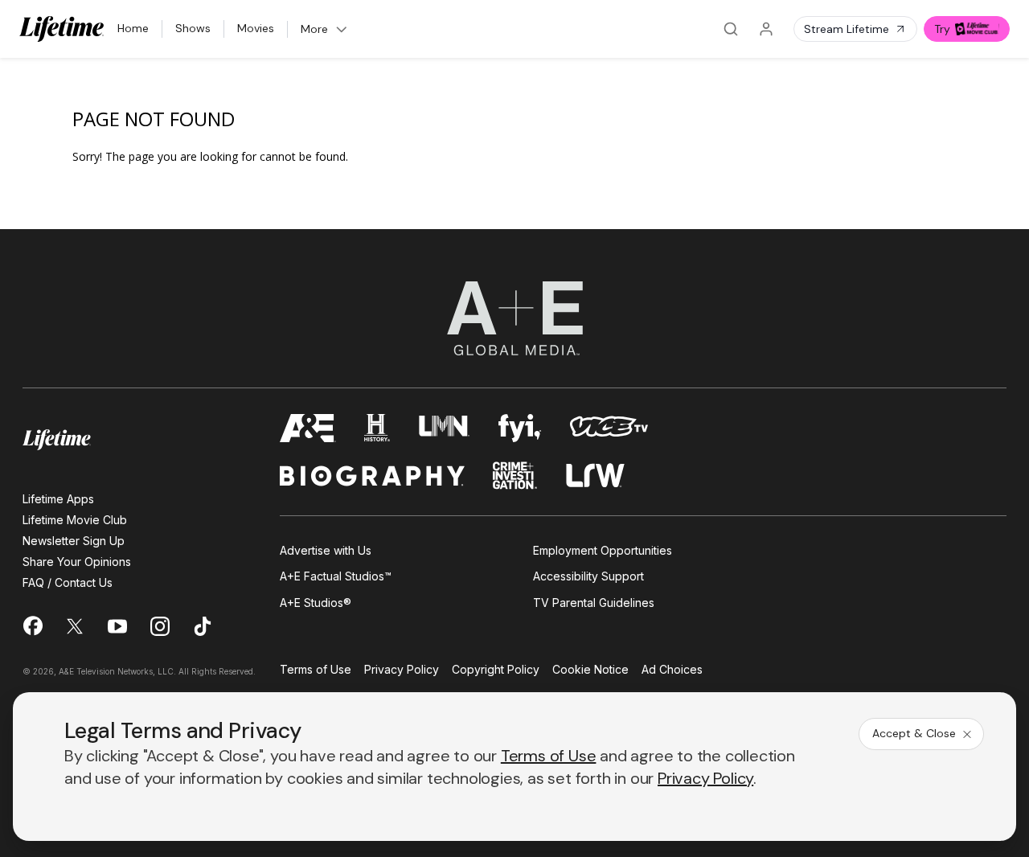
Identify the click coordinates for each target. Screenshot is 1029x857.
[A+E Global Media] (514, 318)
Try (942, 29)
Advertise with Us (325, 550)
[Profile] (766, 29)
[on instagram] (160, 626)
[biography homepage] (372, 475)
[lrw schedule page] (595, 475)
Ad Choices (672, 670)
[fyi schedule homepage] (520, 428)
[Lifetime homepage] (57, 440)
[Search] (731, 29)
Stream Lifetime (846, 29)
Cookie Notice (590, 670)
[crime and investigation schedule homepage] (515, 475)
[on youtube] (117, 626)
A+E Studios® (315, 602)
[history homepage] (377, 428)
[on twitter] (74, 626)
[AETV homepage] (308, 428)
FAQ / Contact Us (68, 582)
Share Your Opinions (77, 561)
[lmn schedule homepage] (444, 428)
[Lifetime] (62, 29)
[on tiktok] (202, 626)
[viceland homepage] (608, 428)
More (314, 29)
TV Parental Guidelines (593, 602)
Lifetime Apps (58, 499)
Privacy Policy (401, 670)
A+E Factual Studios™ (336, 576)
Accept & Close (914, 733)
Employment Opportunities (602, 550)
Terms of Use (315, 670)
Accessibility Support (588, 576)
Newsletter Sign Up (74, 540)
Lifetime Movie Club (75, 520)
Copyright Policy (495, 670)
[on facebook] (32, 625)
